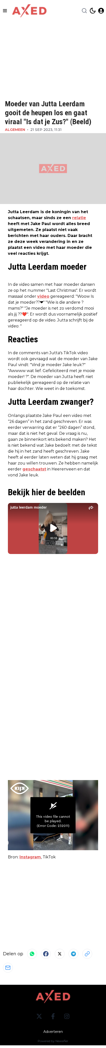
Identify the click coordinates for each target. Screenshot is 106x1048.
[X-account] (39, 1016)
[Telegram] (73, 954)
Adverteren (53, 1031)
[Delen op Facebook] (46, 954)
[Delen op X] (60, 954)
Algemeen (15, 129)
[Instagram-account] (67, 1016)
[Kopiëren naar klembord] (87, 954)
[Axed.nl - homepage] (29, 11)
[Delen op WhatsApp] (32, 954)
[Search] (84, 11)
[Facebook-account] (53, 1016)
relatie (79, 217)
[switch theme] (92, 10)
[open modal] (101, 11)
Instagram (30, 857)
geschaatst (34, 469)
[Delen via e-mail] (8, 968)
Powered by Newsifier (53, 1041)
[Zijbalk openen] (5, 11)
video (43, 296)
